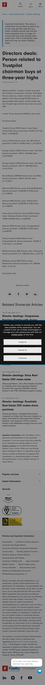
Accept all (22, 342)
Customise (22, 358)
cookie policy (17, 334)
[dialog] (22, 342)
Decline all (22, 350)
